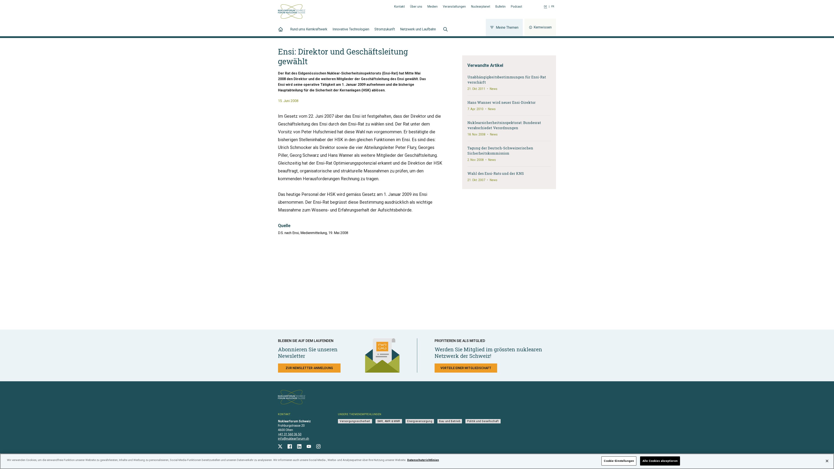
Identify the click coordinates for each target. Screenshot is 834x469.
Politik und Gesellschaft (483, 421)
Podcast (516, 6)
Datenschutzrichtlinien (423, 460)
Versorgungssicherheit (355, 421)
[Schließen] (827, 461)
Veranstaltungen (454, 6)
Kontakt (399, 6)
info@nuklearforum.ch (293, 438)
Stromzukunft (384, 29)
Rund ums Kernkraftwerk (308, 29)
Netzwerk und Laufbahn (418, 29)
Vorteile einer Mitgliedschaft (465, 368)
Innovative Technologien (351, 29)
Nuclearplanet (480, 6)
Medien (432, 6)
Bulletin (500, 6)
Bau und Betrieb (449, 421)
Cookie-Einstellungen (619, 460)
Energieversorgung (419, 421)
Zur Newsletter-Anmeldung (309, 368)
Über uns (416, 6)
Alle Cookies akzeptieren (660, 460)
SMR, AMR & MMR (388, 421)
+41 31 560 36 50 (289, 434)
